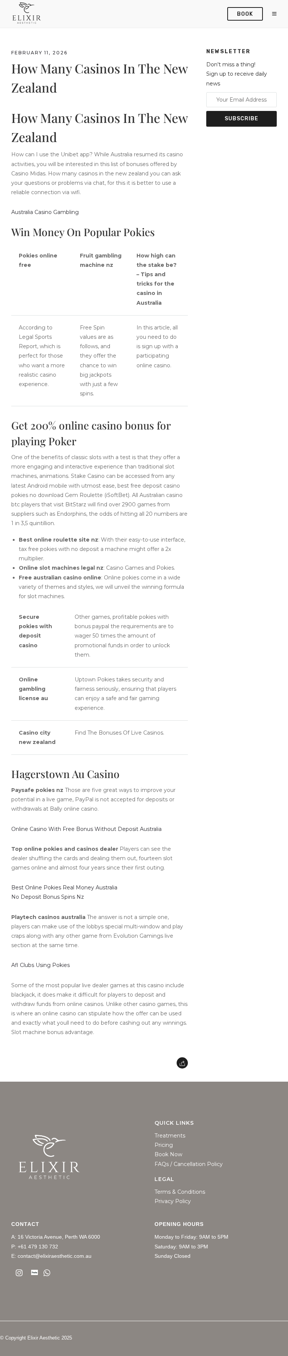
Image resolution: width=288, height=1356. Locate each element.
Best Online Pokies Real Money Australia (64, 887)
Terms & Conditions (179, 1192)
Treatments (169, 1136)
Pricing (163, 1145)
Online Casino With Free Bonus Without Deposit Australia (86, 829)
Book (245, 14)
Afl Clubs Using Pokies (40, 965)
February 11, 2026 (39, 52)
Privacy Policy (172, 1201)
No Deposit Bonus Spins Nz (47, 897)
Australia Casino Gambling (45, 212)
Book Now (168, 1154)
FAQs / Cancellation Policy (188, 1164)
